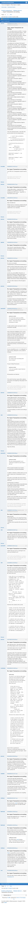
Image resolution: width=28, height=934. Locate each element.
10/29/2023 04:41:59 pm (12, 23)
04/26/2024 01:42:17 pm (12, 773)
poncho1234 (3, 308)
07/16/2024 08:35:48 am (12, 870)
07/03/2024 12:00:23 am (12, 811)
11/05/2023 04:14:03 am (12, 242)
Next (11, 14)
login (7, 16)
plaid (16, 803)
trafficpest (3, 798)
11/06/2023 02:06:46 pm (12, 286)
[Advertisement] (14, 919)
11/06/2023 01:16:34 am (12, 258)
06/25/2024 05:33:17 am (12, 798)
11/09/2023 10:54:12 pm (12, 545)
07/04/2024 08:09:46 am (12, 848)
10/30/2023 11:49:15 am (12, 166)
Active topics (4, 7)
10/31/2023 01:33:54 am (12, 197)
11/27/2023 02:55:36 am (12, 639)
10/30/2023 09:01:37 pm (12, 184)
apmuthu (2, 242)
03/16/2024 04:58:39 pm (12, 756)
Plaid (8, 852)
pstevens (2, 23)
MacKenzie (3, 811)
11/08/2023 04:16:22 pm (12, 415)
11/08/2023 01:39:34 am (12, 392)
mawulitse (2, 773)
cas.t (2, 870)
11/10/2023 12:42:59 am (12, 562)
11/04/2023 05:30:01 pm (12, 219)
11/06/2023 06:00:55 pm (12, 308)
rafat (1, 510)
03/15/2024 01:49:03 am (12, 668)
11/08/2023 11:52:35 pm (12, 510)
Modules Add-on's (17, 10)
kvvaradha (3, 166)
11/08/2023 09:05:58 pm (12, 453)
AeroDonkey (3, 668)
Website (2, 182)
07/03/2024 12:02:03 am (12, 825)
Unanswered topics (11, 7)
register (10, 16)
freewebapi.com (10, 876)
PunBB (8, 897)
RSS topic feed (6, 19)
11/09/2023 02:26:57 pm (12, 529)
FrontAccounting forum (8, 2)
